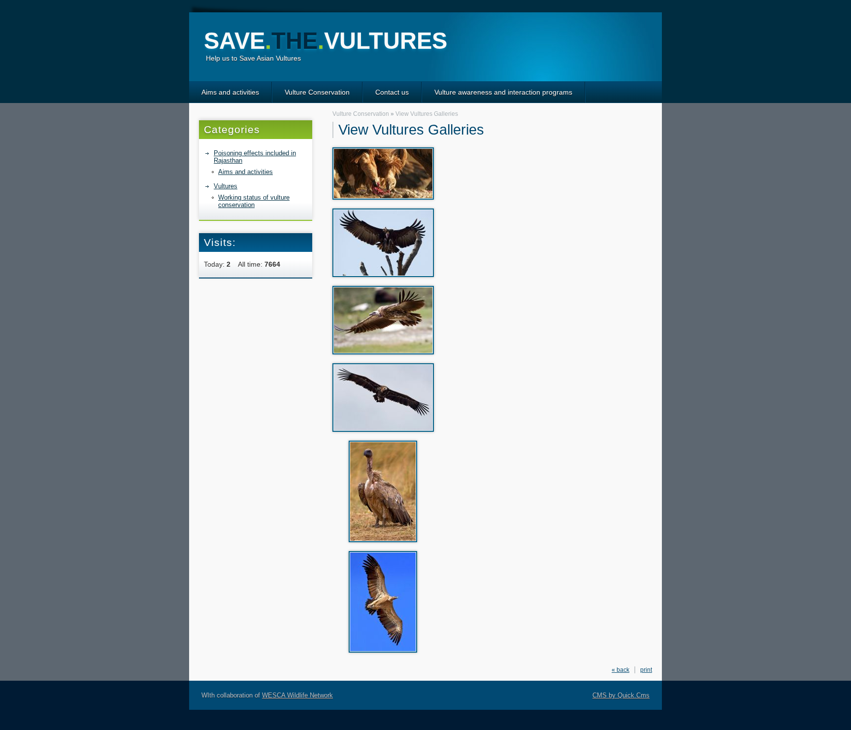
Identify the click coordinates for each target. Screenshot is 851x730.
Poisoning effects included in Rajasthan (255, 156)
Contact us (392, 92)
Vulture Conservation (317, 92)
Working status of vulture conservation (254, 201)
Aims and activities (230, 92)
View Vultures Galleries (426, 113)
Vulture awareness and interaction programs (503, 92)
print (646, 669)
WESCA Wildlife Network (297, 695)
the (325, 41)
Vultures (225, 186)
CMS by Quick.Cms (621, 695)
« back (620, 669)
